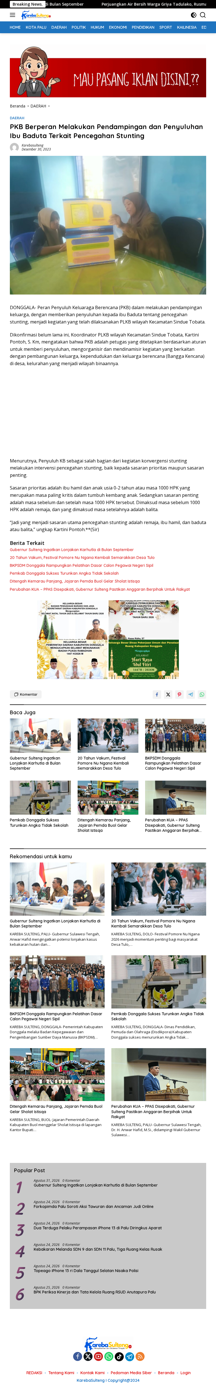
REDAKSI (34, 1372)
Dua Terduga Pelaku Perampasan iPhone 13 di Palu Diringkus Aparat (98, 1227)
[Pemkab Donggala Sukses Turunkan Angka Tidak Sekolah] (40, 798)
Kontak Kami (92, 1372)
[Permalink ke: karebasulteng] (14, 146)
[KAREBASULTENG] (35, 15)
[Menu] (13, 15)
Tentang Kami (61, 1372)
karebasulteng (32, 145)
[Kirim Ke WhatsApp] (202, 694)
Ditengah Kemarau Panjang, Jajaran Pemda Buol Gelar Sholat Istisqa (75, 581)
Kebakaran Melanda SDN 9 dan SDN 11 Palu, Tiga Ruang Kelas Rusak (98, 1249)
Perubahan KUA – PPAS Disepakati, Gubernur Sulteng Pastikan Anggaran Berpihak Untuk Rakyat (100, 589)
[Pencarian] (203, 15)
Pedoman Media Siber (131, 1372)
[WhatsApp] (108, 1357)
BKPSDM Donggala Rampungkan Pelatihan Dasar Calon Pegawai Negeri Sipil (81, 565)
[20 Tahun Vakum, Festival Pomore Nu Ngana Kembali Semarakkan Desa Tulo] (108, 735)
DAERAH (17, 117)
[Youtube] (98, 1357)
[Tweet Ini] (168, 694)
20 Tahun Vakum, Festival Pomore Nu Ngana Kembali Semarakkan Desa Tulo (82, 557)
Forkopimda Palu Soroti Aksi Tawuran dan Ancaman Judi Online (94, 1206)
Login (186, 1372)
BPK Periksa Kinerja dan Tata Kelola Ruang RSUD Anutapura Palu (95, 1292)
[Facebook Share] (157, 694)
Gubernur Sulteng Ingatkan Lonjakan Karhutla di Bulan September (72, 549)
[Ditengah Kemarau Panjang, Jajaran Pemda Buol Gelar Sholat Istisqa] (108, 798)
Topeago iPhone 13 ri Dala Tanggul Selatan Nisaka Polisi (86, 1270)
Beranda (166, 1372)
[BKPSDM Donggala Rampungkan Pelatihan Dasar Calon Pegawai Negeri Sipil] (175, 735)
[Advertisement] (108, 412)
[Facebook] (77, 1357)
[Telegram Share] (190, 694)
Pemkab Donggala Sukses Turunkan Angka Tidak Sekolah (64, 573)
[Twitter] (88, 1357)
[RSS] (140, 1357)
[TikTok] (119, 1356)
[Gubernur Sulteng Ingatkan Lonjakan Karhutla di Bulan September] (40, 735)
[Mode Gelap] (193, 15)
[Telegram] (129, 1356)
